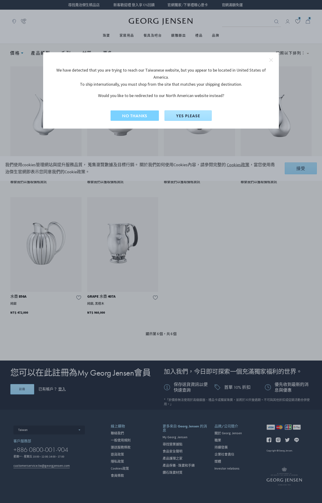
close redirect (271, 60)
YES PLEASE (188, 115)
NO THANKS (134, 115)
